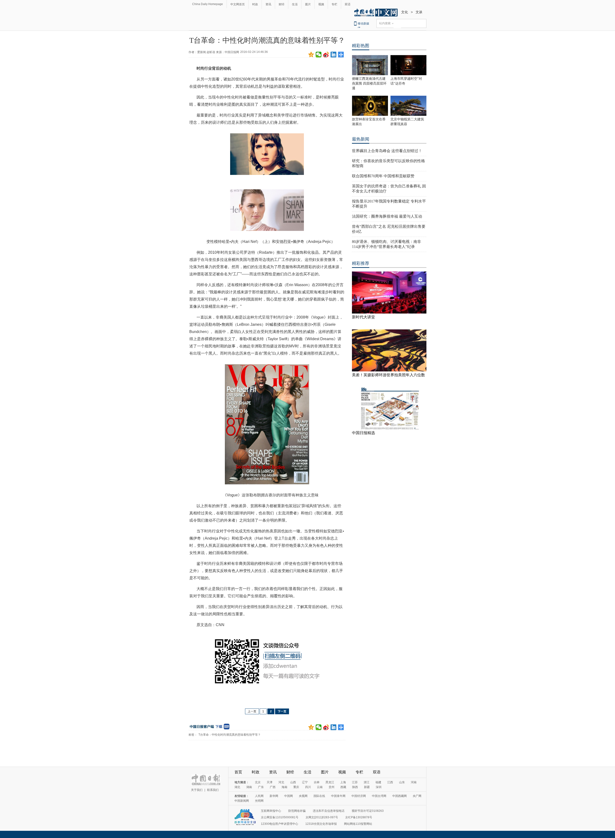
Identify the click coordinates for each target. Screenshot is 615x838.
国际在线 (319, 796)
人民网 (259, 796)
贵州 (331, 787)
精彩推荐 (360, 263)
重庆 (296, 787)
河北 (281, 782)
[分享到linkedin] (334, 54)
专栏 (334, 4)
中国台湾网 (379, 796)
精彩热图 (360, 45)
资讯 (268, 4)
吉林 (317, 782)
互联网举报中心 (271, 811)
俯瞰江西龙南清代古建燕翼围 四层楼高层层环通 (369, 83)
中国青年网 (338, 796)
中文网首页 (237, 4)
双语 (348, 4)
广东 (261, 787)
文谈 (419, 12)
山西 (293, 782)
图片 (308, 4)
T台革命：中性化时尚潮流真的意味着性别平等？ (229, 734)
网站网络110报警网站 (358, 824)
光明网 (259, 800)
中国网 (288, 796)
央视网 (303, 796)
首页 (238, 772)
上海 (343, 782)
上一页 (252, 711)
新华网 (274, 796)
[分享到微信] (319, 54)
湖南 (249, 787)
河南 (414, 782)
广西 (273, 787)
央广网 (417, 796)
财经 (281, 4)
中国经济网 (358, 796)
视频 (321, 4)
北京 (258, 782)
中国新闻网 (241, 800)
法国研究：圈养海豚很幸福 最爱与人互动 (387, 216)
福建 (378, 782)
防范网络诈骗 (297, 811)
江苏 (355, 782)
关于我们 (197, 790)
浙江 (366, 782)
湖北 (237, 787)
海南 (284, 787)
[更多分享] (341, 54)
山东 (402, 782)
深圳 (378, 787)
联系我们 (213, 790)
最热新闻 (360, 139)
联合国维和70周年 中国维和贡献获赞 (383, 176)
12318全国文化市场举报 (321, 824)
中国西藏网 (399, 796)
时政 (255, 4)
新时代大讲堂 (363, 317)
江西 (390, 782)
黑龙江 (330, 782)
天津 (269, 782)
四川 (308, 787)
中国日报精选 (363, 433)
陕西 (355, 787)
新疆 (367, 787)
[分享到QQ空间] (311, 54)
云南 (320, 787)
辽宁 (305, 782)
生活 (295, 4)
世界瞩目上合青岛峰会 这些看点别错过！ (387, 151)
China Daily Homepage (207, 4)
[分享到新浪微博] (326, 54)
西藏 (343, 787)
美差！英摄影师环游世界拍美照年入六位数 (388, 375)
